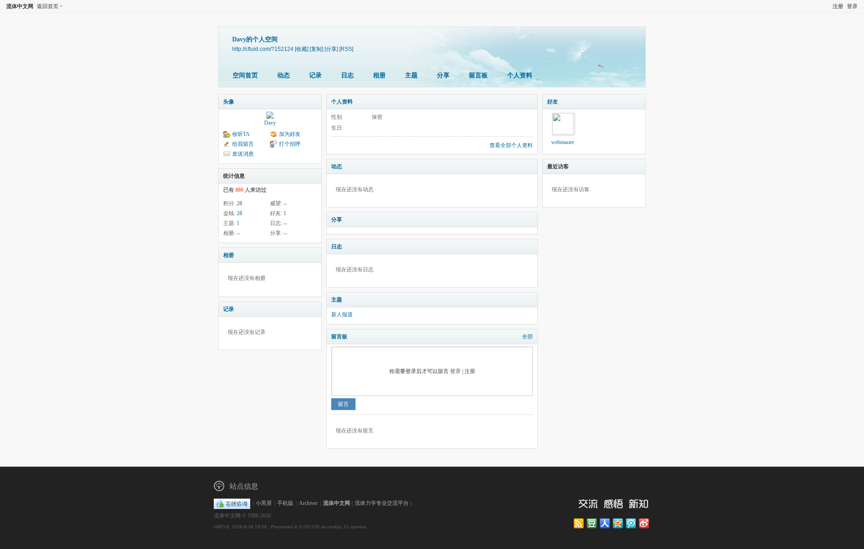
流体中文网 (19, 6)
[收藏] (301, 49)
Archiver (308, 503)
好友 (552, 102)
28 (239, 203)
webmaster (562, 142)
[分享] (331, 49)
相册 (379, 75)
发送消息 (243, 154)
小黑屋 (264, 503)
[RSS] (346, 49)
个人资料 (519, 75)
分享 (443, 75)
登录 (852, 6)
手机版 (285, 503)
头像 (228, 102)
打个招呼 (290, 144)
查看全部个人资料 (511, 145)
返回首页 (47, 6)
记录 (315, 75)
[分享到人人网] (605, 523)
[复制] (316, 49)
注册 (837, 6)
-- (285, 203)
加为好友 (290, 134)
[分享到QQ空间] (618, 523)
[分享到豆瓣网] (592, 523)
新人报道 (342, 314)
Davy (270, 123)
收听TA (241, 134)
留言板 (478, 75)
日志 (347, 75)
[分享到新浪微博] (644, 523)
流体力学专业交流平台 (382, 503)
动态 (283, 75)
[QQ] (232, 503)
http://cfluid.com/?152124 (262, 49)
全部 (527, 336)
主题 (411, 75)
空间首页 (245, 75)
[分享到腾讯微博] (631, 523)
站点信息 (244, 486)
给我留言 (243, 144)
